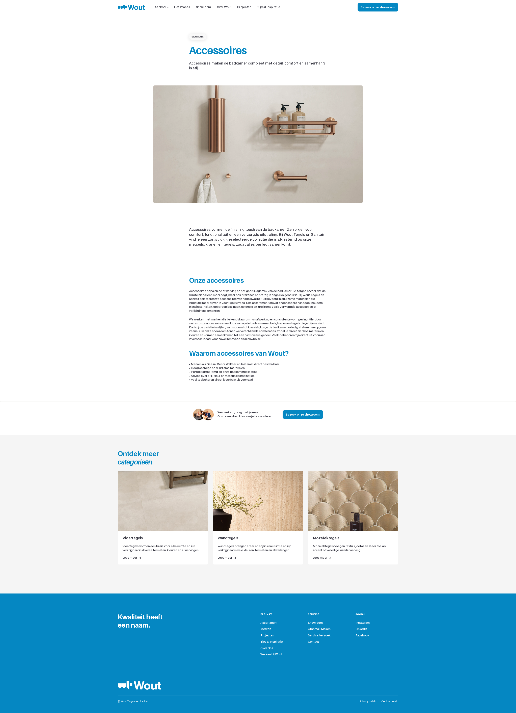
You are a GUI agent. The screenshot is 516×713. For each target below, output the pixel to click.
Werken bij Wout (271, 654)
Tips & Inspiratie (271, 641)
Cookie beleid (389, 702)
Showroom (315, 623)
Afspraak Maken (319, 629)
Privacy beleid (368, 702)
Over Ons (266, 648)
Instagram (363, 623)
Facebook (362, 635)
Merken (265, 629)
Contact (313, 641)
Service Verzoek (319, 635)
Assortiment (269, 623)
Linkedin (361, 629)
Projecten (267, 635)
